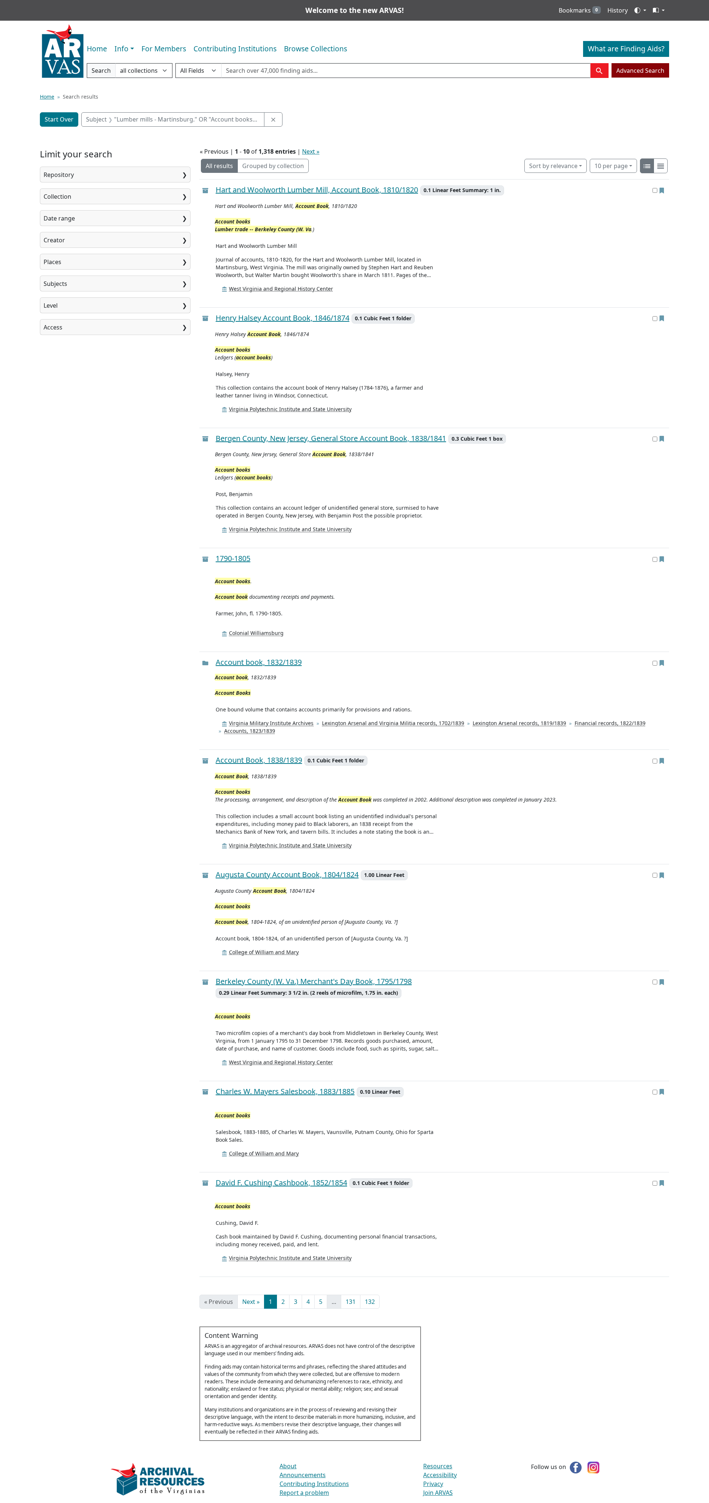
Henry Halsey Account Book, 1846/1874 (282, 318)
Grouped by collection (273, 166)
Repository (59, 175)
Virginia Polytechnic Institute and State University (290, 409)
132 (370, 1302)
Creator (54, 240)
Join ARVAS (438, 1493)
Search (101, 72)
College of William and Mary (264, 952)
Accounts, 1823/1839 (249, 730)
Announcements (303, 1475)
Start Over (59, 119)
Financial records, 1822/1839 (610, 723)
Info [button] (121, 49)
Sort (553, 166)
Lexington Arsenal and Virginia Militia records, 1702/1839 (393, 723)
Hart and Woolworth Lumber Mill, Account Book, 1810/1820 (317, 190)
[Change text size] (659, 10)
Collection (57, 196)
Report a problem (304, 1493)
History (617, 10)
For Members (163, 49)
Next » (310, 151)
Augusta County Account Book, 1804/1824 (287, 874)
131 (351, 1302)
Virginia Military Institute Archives (271, 723)
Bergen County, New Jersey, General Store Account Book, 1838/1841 (331, 438)
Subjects (55, 284)
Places (52, 262)
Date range (59, 218)
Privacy (433, 1484)
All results (219, 166)
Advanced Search (640, 70)
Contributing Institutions (235, 49)
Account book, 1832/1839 (259, 662)
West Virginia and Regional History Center (281, 288)
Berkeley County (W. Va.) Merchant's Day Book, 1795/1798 (314, 981)
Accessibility (440, 1475)
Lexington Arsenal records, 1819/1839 (519, 723)
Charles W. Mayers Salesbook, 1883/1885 (285, 1091)
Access (53, 327)
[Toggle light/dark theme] (640, 10)
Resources (437, 1466)
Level (51, 305)
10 (611, 165)
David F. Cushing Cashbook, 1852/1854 (281, 1183)
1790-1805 (233, 558)
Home (97, 49)
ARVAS (62, 51)
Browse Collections (315, 49)
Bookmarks (578, 10)
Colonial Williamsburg (256, 632)
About (288, 1466)
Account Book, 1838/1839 (259, 760)
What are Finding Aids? (626, 49)
